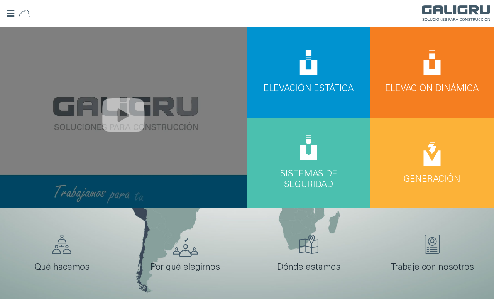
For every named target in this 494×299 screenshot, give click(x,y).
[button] (10, 13)
